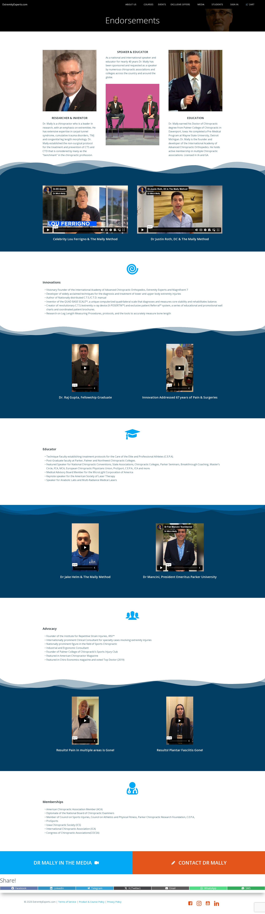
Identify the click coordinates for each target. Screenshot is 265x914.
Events (162, 4)
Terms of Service (67, 901)
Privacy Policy (114, 901)
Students (217, 4)
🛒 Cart (250, 4)
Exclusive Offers (180, 4)
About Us (130, 4)
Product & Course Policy (91, 901)
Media (200, 4)
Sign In (234, 4)
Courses (148, 4)
